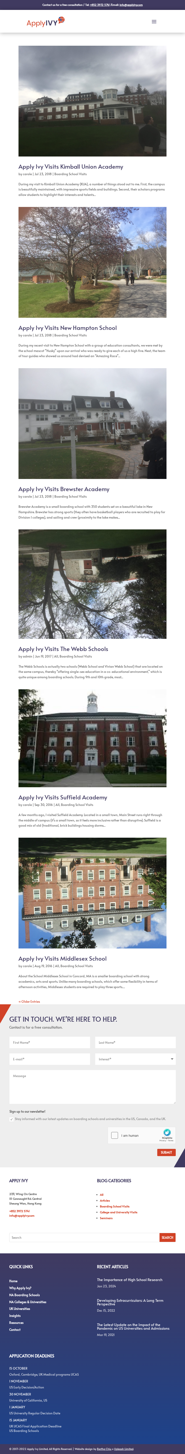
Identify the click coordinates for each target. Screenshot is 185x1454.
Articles (105, 1200)
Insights (15, 1315)
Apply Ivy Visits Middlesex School (62, 958)
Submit (166, 1152)
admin (27, 656)
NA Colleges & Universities (27, 1302)
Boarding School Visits (70, 174)
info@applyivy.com (22, 1216)
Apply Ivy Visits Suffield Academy (62, 797)
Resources (16, 1322)
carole (27, 174)
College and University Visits (118, 1212)
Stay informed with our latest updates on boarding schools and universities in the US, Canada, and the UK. (90, 1119)
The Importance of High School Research (129, 1279)
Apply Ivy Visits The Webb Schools (63, 648)
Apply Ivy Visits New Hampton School (67, 327)
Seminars (106, 1218)
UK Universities (19, 1309)
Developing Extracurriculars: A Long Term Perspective (130, 1302)
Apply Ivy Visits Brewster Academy (63, 489)
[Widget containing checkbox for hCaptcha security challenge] (142, 1135)
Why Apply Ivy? (20, 1288)
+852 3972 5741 (19, 1211)
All (56, 656)
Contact (15, 1329)
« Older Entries (29, 1001)
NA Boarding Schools (24, 1295)
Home (13, 1281)
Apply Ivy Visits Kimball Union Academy (70, 166)
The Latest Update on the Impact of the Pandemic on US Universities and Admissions (133, 1326)
